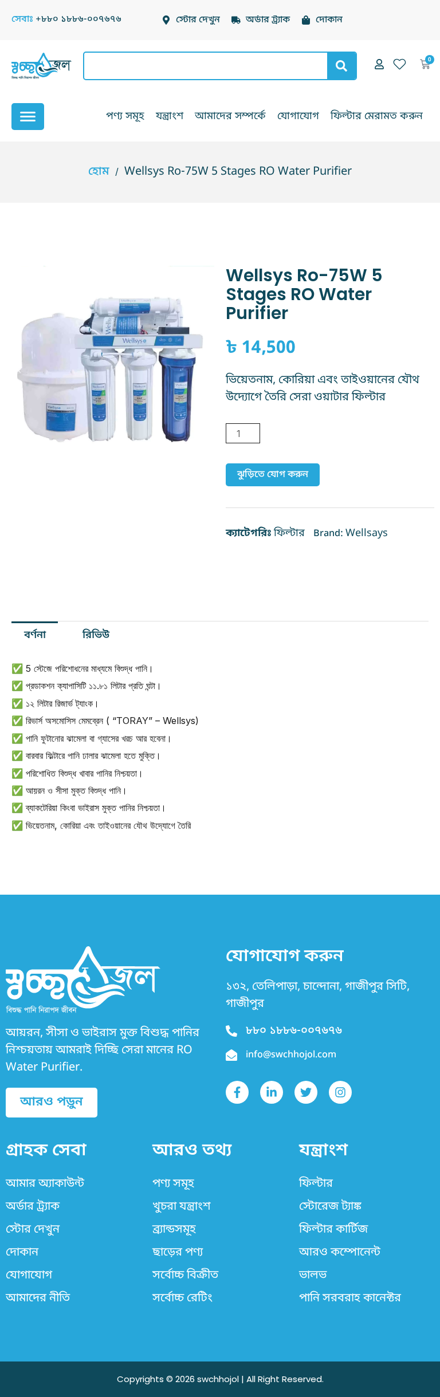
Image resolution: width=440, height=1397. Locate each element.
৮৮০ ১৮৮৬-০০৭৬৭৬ (294, 1031)
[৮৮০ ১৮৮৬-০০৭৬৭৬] (231, 1031)
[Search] (341, 66)
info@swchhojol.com (291, 1055)
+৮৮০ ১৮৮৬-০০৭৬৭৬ (78, 19)
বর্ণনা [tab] (35, 635)
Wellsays (366, 533)
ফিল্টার (289, 533)
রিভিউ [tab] (95, 635)
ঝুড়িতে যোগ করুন (272, 475)
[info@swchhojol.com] (231, 1055)
